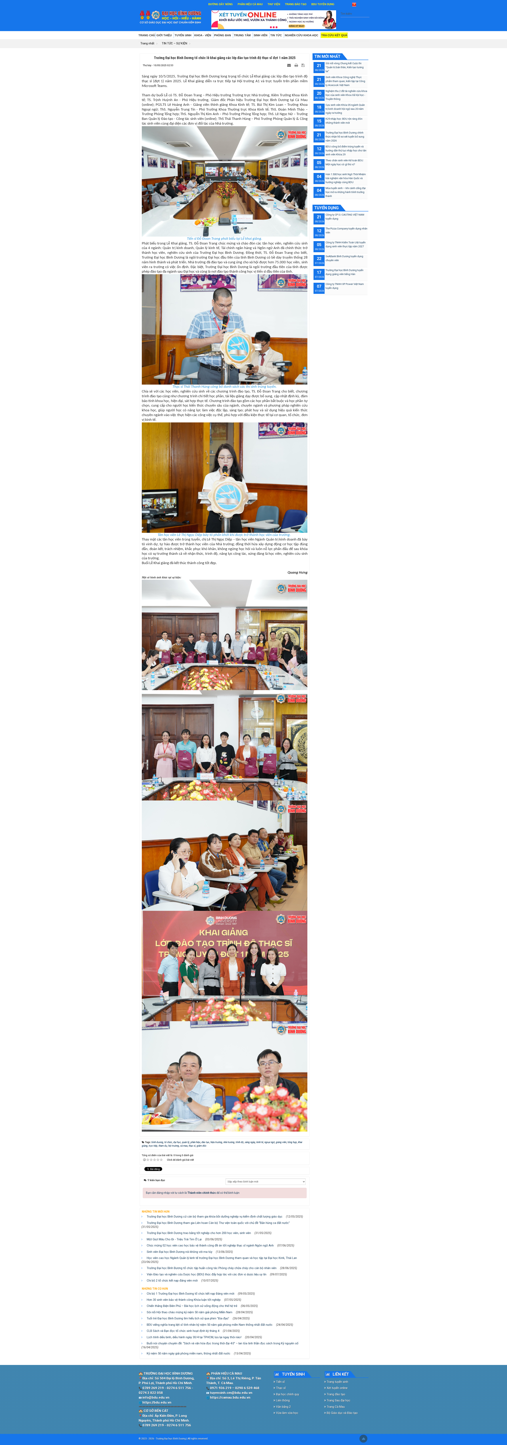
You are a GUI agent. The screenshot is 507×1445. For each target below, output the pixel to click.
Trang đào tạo (335, 1394)
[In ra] (296, 65)
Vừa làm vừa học (286, 1413)
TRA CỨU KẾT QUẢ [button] (334, 35)
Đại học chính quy (287, 1394)
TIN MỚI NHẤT (327, 56)
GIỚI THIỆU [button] (164, 35)
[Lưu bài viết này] (303, 65)
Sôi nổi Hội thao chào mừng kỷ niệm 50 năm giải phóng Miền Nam (189, 1312)
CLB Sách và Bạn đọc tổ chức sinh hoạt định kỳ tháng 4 (183, 1331)
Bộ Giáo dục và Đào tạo (342, 1413)
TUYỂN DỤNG (326, 207)
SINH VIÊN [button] (261, 35)
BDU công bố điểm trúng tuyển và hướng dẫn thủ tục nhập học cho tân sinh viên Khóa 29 (346, 150)
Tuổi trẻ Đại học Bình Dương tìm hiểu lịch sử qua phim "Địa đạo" (188, 1318)
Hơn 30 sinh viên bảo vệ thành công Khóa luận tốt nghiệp (184, 1300)
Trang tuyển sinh (337, 1382)
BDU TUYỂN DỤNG (322, 4)
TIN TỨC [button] (276, 35)
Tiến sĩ (280, 1382)
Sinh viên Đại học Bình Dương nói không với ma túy (179, 1252)
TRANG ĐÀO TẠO (295, 4)
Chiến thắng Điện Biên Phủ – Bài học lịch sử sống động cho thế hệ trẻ (192, 1306)
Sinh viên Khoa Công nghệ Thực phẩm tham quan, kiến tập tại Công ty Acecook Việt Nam (345, 81)
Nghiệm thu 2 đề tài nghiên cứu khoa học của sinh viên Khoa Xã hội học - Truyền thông (346, 95)
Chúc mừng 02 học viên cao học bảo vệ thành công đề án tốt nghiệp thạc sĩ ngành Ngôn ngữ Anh (210, 1245)
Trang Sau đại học (338, 1400)
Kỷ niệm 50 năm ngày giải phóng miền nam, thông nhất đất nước (188, 1353)
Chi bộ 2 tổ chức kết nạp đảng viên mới (172, 1280)
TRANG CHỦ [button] (146, 35)
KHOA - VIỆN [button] (203, 35)
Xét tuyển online (337, 1388)
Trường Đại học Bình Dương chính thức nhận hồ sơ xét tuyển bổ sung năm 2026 (345, 136)
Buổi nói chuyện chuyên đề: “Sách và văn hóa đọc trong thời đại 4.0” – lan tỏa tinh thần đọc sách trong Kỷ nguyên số (222, 1343)
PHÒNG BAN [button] (223, 35)
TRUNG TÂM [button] (243, 35)
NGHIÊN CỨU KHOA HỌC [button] (302, 35)
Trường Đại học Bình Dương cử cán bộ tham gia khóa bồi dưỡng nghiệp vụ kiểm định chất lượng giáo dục (214, 1216)
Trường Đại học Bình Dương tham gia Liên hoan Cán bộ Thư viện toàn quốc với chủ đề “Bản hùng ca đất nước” (218, 1223)
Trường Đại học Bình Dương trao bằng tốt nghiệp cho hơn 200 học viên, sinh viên (199, 1233)
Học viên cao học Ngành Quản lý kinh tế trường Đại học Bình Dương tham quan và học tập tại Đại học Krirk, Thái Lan (222, 1258)
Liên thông (282, 1400)
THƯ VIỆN (274, 4)
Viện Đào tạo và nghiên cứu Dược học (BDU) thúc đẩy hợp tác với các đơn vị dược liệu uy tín (206, 1274)
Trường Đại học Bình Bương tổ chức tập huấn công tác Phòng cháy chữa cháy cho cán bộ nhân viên (211, 1268)
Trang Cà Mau (335, 1407)
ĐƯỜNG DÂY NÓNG (220, 4)
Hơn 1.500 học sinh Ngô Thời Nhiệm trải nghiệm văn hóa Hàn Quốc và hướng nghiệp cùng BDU (346, 178)
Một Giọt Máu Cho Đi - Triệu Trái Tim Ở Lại (174, 1239)
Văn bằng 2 (283, 1407)
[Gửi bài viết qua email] (289, 65)
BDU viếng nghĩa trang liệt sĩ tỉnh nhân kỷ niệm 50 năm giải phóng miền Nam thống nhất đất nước (210, 1325)
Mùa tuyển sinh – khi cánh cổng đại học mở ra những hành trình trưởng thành (346, 192)
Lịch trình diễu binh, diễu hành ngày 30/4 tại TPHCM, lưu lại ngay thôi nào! (194, 1337)
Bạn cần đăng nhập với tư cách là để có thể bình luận (192, 1192)
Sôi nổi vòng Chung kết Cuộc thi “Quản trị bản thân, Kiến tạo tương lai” (345, 67)
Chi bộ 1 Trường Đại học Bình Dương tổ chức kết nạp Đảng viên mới (190, 1293)
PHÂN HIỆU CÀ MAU (250, 4)
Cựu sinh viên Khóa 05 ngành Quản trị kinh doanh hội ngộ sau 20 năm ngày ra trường (345, 108)
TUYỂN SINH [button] (183, 35)
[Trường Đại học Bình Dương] (170, 17)
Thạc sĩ (280, 1388)
